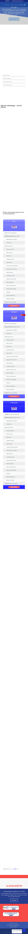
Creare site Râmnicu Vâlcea (13, 522)
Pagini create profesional (10, 45)
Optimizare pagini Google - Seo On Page (12, 128)
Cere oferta (13, 19)
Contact (14, 900)
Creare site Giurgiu (10, 709)
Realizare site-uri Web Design (10, 507)
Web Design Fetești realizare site (10, 742)
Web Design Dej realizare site (13, 834)
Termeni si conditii (13, 923)
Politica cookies (13, 926)
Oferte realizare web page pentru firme (12, 121)
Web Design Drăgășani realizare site (12, 797)
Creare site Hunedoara (12, 692)
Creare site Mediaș (10, 658)
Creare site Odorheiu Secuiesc (11, 623)
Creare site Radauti (11, 556)
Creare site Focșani (10, 724)
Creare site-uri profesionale (12, 173)
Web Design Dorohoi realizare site (11, 815)
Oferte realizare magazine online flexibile (12, 118)
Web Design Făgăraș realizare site (11, 760)
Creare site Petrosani (11, 589)
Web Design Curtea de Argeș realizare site (12, 852)
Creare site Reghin (10, 505)
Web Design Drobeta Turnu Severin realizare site (13, 779)
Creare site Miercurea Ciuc (13, 641)
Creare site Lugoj (10, 675)
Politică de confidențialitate (13, 925)
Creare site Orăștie (10, 606)
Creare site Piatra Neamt (13, 573)
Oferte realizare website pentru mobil (11, 111)
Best (23, 315)
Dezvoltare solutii (9, 38)
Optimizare (7, 43)
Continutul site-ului (9, 41)
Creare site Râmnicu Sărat (13, 539)
